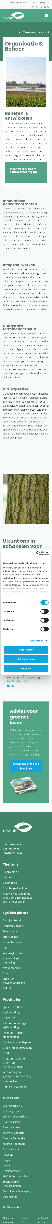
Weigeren (26, 668)
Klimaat (7, 877)
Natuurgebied (11, 968)
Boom (6, 973)
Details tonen (36, 640)
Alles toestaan (26, 649)
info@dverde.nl (13, 853)
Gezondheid (10, 883)
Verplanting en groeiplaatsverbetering (17, 1074)
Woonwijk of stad (13, 953)
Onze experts (11, 1149)
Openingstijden (12, 1111)
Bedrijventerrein (12, 921)
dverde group (39, 2)
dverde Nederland (14, 1144)
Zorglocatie (10, 931)
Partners (8, 1155)
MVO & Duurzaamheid (16, 1176)
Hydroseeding (11, 1013)
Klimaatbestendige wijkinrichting (14, 1025)
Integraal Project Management (13, 1035)
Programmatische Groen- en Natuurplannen (14, 1063)
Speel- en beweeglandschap (14, 981)
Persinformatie (12, 1171)
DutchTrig (9, 1018)
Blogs (6, 1160)
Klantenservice (12, 844)
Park (5, 948)
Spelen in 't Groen (13, 1007)
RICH (6, 1053)
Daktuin (7, 988)
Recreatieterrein (13, 942)
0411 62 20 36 (42, 7)
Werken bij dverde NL (19, 2)
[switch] (44, 611)
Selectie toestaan (26, 659)
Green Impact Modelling (17, 1048)
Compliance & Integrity (17, 1191)
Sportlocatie (10, 937)
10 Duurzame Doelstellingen (12, 1184)
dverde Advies (11, 1128)
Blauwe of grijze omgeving (12, 961)
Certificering (10, 1197)
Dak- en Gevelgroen (15, 1087)
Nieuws (7, 1166)
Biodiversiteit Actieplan (17, 1042)
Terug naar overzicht (36, 32)
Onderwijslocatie (13, 926)
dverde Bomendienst (16, 1138)
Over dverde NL (12, 1106)
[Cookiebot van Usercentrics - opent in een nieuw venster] (37, 553)
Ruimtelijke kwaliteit (15, 888)
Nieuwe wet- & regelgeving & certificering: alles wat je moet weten (17, 898)
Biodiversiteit (11, 872)
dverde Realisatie (13, 1133)
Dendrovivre (10, 1082)
